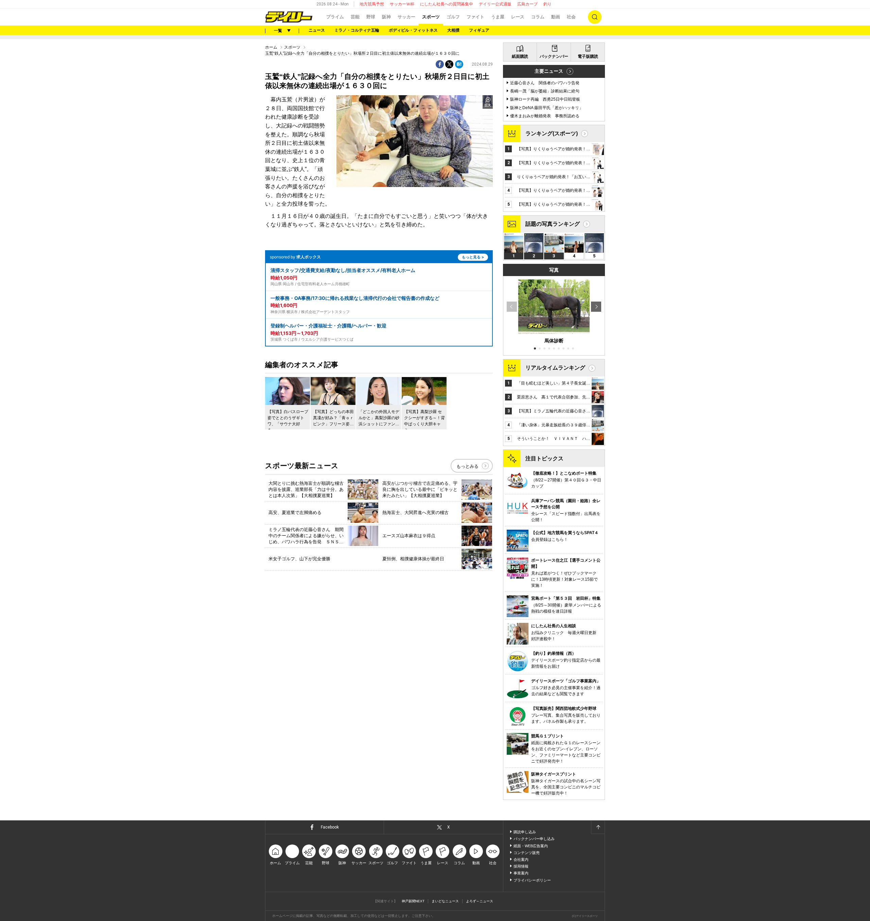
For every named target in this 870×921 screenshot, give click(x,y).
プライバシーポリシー (532, 880)
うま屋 (497, 16)
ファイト (475, 16)
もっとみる (467, 466)
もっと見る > (473, 257)
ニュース (317, 30)
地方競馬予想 (372, 4)
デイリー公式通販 (495, 4)
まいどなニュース (445, 901)
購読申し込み (525, 832)
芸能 (355, 16)
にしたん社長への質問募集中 (446, 4)
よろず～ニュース (479, 901)
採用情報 (521, 866)
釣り (547, 4)
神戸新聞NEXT (413, 901)
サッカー (406, 16)
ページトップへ (598, 827)
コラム (537, 16)
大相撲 (453, 30)
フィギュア (479, 30)
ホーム (271, 47)
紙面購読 (520, 56)
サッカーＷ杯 (402, 4)
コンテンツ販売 (527, 853)
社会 (571, 16)
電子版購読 (588, 56)
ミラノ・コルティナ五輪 (356, 30)
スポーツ (431, 16)
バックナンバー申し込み (534, 839)
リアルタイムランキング (555, 368)
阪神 (386, 16)
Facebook (330, 827)
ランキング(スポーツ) (551, 133)
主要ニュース (549, 71)
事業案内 (521, 873)
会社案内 (521, 859)
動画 (555, 16)
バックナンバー (554, 56)
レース (517, 16)
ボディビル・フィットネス (413, 30)
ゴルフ (453, 16)
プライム (335, 16)
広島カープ (527, 4)
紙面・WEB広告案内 (531, 846)
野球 (370, 16)
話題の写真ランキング (552, 224)
